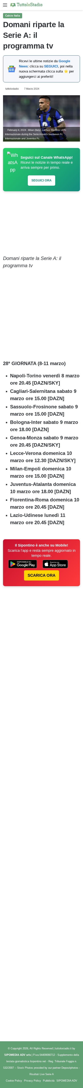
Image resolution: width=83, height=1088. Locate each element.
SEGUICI (51, 66)
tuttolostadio (12, 88)
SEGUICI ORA (41, 180)
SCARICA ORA (41, 575)
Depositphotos (70, 1067)
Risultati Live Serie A (41, 1074)
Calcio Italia (12, 15)
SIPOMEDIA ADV (66, 1080)
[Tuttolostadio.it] (26, 5)
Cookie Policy (14, 1080)
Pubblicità (48, 1080)
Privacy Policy (32, 1080)
